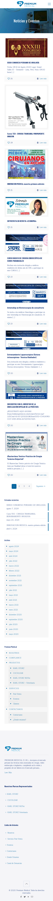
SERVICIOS (14, 688)
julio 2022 (13, 561)
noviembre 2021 (15, 580)
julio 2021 (13, 590)
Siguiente (39, 486)
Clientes (16, 703)
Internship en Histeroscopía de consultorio (25, 307)
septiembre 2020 (16, 619)
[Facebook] (21, 897)
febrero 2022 (14, 570)
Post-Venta (17, 694)
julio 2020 (13, 624)
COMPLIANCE (15, 657)
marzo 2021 (13, 604)
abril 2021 (13, 600)
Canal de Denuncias (14, 863)
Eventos (16, 698)
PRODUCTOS (14, 662)
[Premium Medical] (26, 4)
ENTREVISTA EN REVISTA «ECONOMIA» (22, 221)
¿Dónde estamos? (19, 719)
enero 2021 (13, 609)
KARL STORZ (18, 668)
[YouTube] (28, 897)
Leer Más (8, 772)
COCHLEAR (18, 673)
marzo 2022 (14, 565)
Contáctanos (17, 714)
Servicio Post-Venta (14, 838)
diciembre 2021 (15, 575)
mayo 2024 (13, 551)
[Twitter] (24, 897)
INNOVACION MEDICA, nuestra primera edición (25, 184)
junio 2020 (13, 629)
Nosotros (10, 832)
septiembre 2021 (15, 585)
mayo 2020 (13, 634)
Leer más (43, 78)
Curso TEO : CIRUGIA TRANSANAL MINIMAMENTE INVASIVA (21, 515)
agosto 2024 (14, 546)
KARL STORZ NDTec (21, 678)
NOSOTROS (14, 653)
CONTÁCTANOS (16, 709)
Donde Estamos (13, 857)
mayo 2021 (13, 595)
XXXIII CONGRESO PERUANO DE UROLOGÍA (23, 62)
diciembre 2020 (15, 614)
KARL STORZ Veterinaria (17, 812)
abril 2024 (13, 556)
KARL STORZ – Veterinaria (24, 682)
